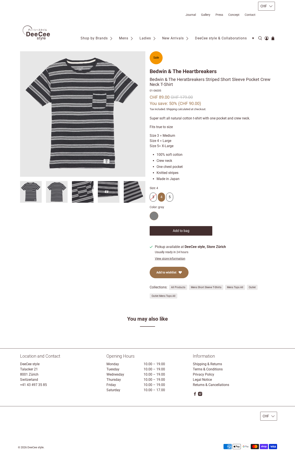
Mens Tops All (235, 287)
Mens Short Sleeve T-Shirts (206, 287)
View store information (170, 258)
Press (219, 14)
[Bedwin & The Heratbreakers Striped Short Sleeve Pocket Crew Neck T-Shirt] (82, 114)
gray (154, 216)
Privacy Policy (203, 374)
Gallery (205, 14)
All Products (178, 287)
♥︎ (253, 38)
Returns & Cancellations (211, 385)
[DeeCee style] (36, 33)
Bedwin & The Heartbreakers (183, 71)
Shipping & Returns (207, 364)
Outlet (252, 287)
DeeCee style (35, 447)
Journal (191, 14)
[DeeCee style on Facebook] (195, 395)
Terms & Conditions (208, 369)
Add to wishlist (166, 272)
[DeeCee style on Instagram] (200, 395)
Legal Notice (202, 380)
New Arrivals (173, 38)
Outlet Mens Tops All (163, 295)
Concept (233, 14)
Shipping (171, 109)
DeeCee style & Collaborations (221, 38)
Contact (250, 14)
